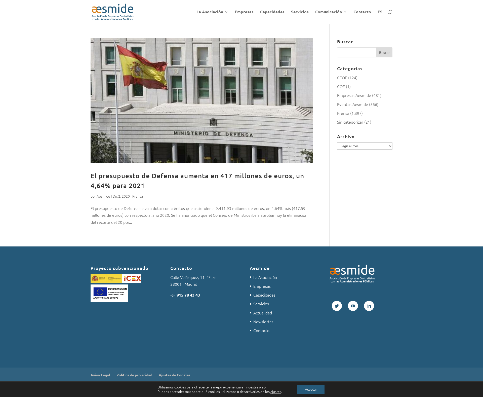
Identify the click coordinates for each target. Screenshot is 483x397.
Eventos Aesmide (352, 104)
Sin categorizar (350, 122)
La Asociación (209, 12)
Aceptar (311, 389)
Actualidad (262, 312)
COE (341, 86)
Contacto (362, 12)
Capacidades (272, 12)
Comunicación (328, 12)
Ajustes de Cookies (174, 375)
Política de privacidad (134, 375)
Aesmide (103, 196)
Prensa (137, 196)
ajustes (275, 391)
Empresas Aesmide (354, 95)
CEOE (342, 77)
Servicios (300, 12)
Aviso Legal (100, 375)
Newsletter (263, 321)
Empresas (244, 12)
